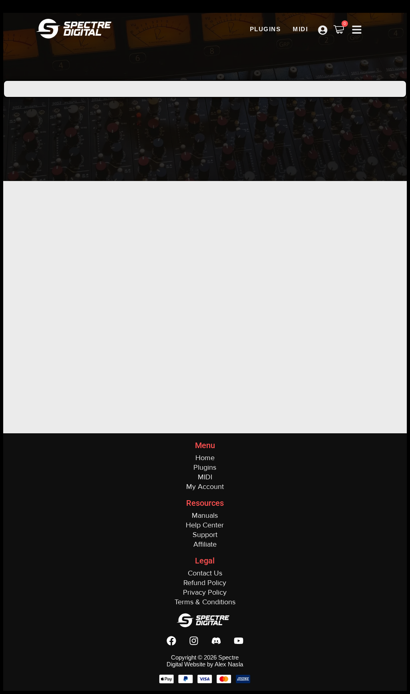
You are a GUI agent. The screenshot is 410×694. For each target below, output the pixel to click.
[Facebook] (171, 640)
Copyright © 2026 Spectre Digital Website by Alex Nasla (205, 661)
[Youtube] (238, 640)
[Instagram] (193, 640)
